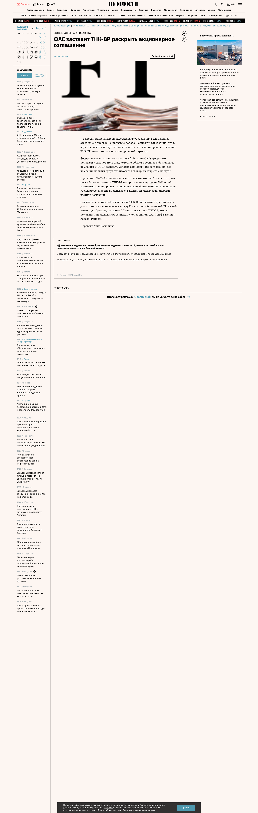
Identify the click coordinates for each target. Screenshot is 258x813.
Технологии (103, 10)
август (39, 28)
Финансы (75, 10)
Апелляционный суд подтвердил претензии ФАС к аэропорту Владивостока (31, 407)
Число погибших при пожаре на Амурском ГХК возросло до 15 (30, 593)
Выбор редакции (62, 26)
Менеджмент (170, 10)
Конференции (215, 15)
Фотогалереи (224, 10)
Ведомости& (85, 15)
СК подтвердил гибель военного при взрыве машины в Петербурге (29, 545)
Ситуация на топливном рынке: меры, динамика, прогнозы (159, 26)
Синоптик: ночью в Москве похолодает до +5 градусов (31, 364)
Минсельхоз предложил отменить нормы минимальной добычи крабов (30, 391)
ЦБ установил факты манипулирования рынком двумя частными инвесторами (31, 244)
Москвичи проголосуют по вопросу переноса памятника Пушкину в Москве (31, 90)
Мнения (211, 10)
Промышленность (136, 15)
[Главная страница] (123, 4)
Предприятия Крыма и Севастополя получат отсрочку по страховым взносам (29, 192)
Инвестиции (89, 10)
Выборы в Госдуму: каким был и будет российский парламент (221, 26)
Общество (156, 10)
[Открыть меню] (240, 4)
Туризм (228, 15)
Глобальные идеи (35, 10)
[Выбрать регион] (216, 4)
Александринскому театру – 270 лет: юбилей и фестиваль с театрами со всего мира (31, 297)
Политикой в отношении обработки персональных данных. (126, 810)
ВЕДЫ (23, 15)
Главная (58, 33)
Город (73, 15)
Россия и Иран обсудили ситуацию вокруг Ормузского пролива (30, 106)
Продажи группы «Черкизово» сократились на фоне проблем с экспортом (31, 350)
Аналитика (99, 15)
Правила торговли (38, 15)
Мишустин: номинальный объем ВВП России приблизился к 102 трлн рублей (30, 175)
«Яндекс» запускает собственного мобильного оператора (31, 313)
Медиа (115, 10)
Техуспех (180, 15)
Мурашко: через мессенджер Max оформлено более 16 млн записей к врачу (30, 562)
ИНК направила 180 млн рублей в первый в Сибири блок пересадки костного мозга (31, 139)
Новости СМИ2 (62, 287)
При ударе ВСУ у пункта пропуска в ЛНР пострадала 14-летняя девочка (31, 608)
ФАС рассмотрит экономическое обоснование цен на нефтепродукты (28, 459)
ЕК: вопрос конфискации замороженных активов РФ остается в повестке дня (31, 278)
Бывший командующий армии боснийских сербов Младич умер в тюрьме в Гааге (31, 226)
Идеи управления (59, 15)
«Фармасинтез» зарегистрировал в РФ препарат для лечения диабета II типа (29, 122)
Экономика (62, 10)
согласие (108, 807)
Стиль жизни (186, 10)
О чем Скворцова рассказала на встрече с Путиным (30, 578)
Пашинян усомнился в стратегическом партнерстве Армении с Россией (29, 528)
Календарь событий (22, 28)
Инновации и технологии (160, 15)
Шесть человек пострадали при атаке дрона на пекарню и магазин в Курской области (31, 426)
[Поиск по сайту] (222, 4)
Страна (122, 15)
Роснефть (142, 143)
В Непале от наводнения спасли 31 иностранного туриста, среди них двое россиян (30, 330)
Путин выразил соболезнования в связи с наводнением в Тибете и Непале (31, 262)
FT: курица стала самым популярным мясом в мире (31, 376)
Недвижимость (128, 10)
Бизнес (50, 10)
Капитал (112, 15)
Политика (143, 10)
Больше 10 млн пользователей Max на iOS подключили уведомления (31, 442)
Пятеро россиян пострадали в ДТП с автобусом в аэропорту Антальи (29, 510)
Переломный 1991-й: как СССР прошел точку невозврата (100, 26)
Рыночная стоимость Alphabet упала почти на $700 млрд (30, 209)
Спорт (203, 15)
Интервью (200, 10)
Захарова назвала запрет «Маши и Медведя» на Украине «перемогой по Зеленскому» (30, 477)
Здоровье (192, 15)
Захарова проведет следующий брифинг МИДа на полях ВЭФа (31, 494)
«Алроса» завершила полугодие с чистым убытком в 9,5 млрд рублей (31, 158)
